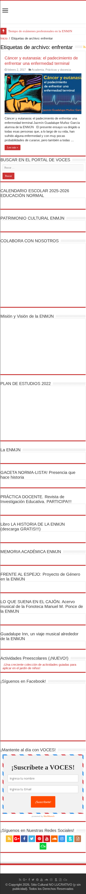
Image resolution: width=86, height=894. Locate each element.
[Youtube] (46, 838)
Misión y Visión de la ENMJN (27, 316)
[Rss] (9, 838)
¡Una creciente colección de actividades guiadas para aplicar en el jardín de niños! (39, 666)
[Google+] (16, 838)
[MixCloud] (43, 846)
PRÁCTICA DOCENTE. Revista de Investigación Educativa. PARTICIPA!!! (36, 499)
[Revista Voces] (43, 12)
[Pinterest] (39, 838)
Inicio (4, 38)
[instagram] (61, 838)
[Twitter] (31, 838)
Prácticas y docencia (58, 69)
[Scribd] (70, 838)
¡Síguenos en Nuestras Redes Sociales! (37, 830)
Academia (38, 69)
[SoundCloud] (54, 838)
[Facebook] (24, 838)
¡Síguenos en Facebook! (23, 681)
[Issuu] (77, 838)
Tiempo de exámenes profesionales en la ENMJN (40, 31)
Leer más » (12, 147)
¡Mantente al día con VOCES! (28, 750)
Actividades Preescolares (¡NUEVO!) (34, 658)
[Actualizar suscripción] (84, 47)
